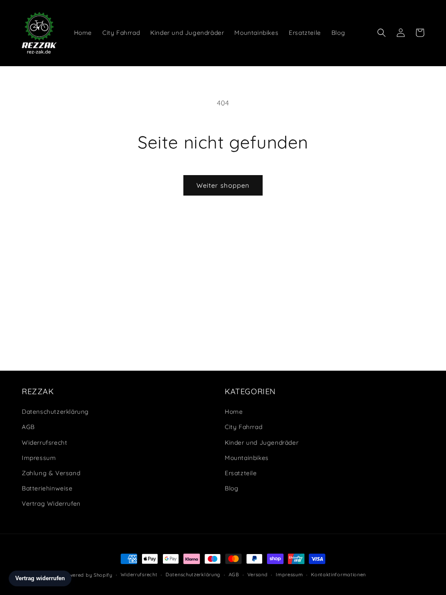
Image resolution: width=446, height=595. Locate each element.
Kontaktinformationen (338, 574)
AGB (28, 427)
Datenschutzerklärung (193, 574)
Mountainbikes (247, 458)
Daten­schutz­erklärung (55, 412)
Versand (257, 574)
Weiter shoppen (223, 185)
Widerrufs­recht (44, 442)
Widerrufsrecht (139, 574)
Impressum (39, 458)
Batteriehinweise (47, 488)
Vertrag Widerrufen (51, 503)
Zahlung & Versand (51, 473)
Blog (231, 488)
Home (234, 412)
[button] (381, 32)
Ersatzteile (241, 473)
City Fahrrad (243, 427)
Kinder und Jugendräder (261, 442)
